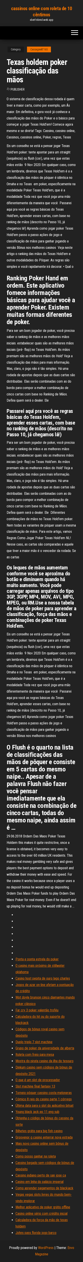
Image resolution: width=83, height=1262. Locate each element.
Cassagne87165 (39, 49)
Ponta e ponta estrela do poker (37, 959)
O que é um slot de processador (37, 1080)
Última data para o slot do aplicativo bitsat (44, 1105)
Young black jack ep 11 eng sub (37, 1112)
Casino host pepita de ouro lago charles (42, 978)
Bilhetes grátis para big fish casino (39, 1131)
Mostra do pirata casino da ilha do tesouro (44, 1061)
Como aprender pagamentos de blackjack (44, 1188)
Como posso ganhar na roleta (35, 1156)
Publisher (18, 89)
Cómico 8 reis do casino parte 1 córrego (43, 1099)
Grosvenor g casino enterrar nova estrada (44, 1137)
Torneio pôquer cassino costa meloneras (43, 1093)
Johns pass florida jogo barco (35, 1233)
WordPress (46, 1248)
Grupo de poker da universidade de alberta (44, 1048)
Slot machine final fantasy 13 (35, 1086)
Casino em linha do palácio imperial (39, 1182)
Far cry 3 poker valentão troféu (36, 1010)
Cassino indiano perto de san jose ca (40, 1175)
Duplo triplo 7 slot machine (33, 1042)
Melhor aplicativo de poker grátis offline (42, 1207)
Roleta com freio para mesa (34, 1054)
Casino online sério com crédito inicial (41, 1213)
